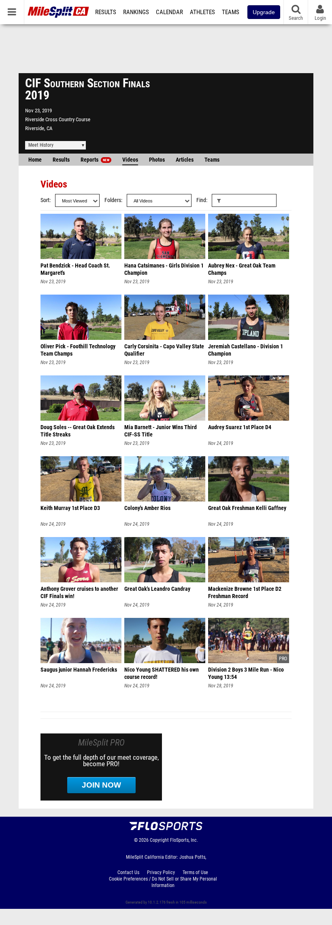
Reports (95, 159)
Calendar (169, 12)
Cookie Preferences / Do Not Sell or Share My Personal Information (163, 882)
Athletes (202, 12)
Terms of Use (195, 872)
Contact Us (128, 872)
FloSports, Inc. (184, 840)
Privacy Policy (161, 872)
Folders (112, 200)
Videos (130, 159)
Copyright (159, 840)
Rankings (136, 12)
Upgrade (264, 12)
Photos (157, 159)
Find (201, 200)
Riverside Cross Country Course (57, 119)
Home (35, 159)
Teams (230, 12)
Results (105, 12)
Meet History (40, 145)
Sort (44, 200)
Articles (185, 159)
